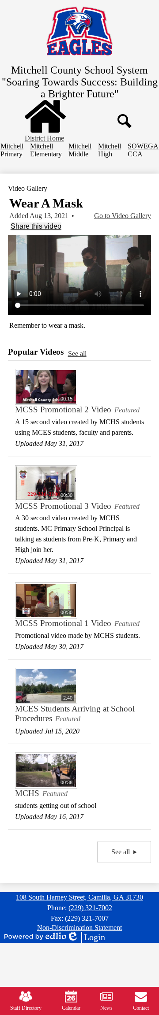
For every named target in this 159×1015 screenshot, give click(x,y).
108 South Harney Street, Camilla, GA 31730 (79, 897)
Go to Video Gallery (122, 215)
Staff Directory (26, 1008)
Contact (141, 1008)
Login (85, 937)
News (106, 1008)
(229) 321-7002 (90, 907)
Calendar (71, 1008)
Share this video (36, 226)
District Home (44, 138)
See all (77, 353)
